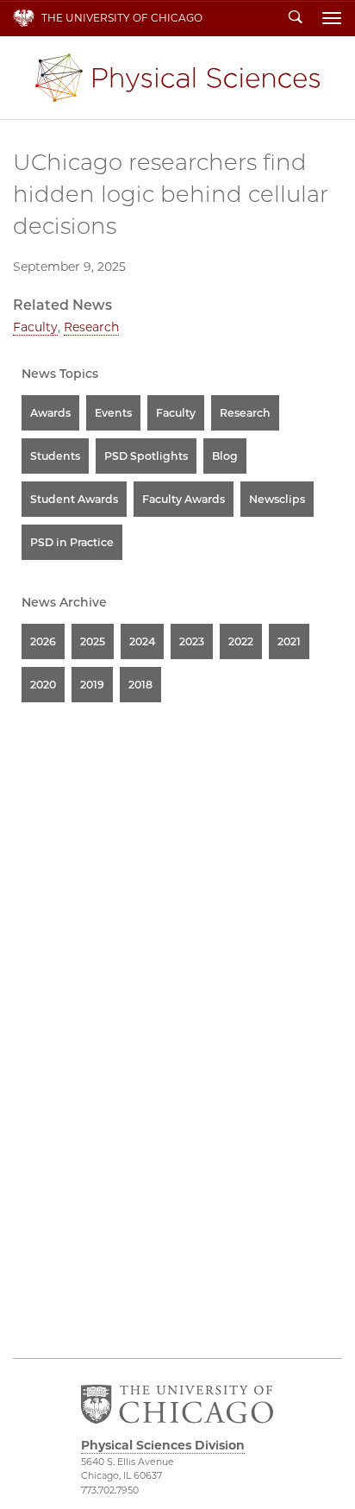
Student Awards (74, 499)
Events (113, 412)
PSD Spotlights (146, 456)
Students (55, 456)
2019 (92, 684)
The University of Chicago (121, 17)
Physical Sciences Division (177, 77)
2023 (191, 641)
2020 (43, 684)
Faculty (35, 327)
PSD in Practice (72, 542)
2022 (240, 641)
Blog (225, 456)
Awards (50, 412)
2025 (92, 641)
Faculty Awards (183, 499)
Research (91, 327)
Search (295, 18)
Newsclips (277, 499)
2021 (289, 641)
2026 (43, 641)
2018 (140, 684)
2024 (142, 641)
